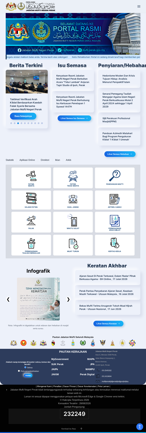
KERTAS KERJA (114, 251)
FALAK (31, 228)
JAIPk (54, 369)
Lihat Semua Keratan (107, 323)
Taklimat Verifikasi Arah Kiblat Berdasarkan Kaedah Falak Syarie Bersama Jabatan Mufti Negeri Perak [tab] (18, 123)
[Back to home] (31, 6)
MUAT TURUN (73, 251)
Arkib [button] (68, 160)
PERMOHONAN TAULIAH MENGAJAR (31, 252)
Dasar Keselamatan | (87, 386)
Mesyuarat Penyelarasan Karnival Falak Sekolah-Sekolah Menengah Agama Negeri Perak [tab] (42, 123)
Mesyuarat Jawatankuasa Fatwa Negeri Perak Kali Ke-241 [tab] (28, 123)
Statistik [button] (10, 160)
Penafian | (58, 386)
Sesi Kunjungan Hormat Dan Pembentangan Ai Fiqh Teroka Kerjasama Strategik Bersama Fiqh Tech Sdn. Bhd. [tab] (21, 123)
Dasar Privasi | (70, 386)
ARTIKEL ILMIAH (114, 207)
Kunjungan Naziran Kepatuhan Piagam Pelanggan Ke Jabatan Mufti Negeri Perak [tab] (38, 123)
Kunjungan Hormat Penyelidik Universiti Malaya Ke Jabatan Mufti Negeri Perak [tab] (25, 123)
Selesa (30, 368)
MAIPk (91, 359)
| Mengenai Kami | (44, 386)
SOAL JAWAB (73, 207)
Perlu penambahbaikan (29, 371)
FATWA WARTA (31, 185)
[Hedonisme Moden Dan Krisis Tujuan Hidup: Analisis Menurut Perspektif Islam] (119, 79)
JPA (92, 364)
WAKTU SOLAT (73, 228)
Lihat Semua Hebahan (118, 154)
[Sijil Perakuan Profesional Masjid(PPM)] (119, 119)
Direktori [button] (45, 160)
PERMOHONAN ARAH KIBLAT (115, 229)
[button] (138, 6)
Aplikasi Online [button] (27, 160)
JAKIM (55, 374)
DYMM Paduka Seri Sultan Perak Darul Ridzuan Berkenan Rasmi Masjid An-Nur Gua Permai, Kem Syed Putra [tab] (35, 123)
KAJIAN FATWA (31, 207)
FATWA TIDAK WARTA (73, 185)
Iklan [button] (57, 160)
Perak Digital (87, 374)
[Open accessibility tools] (139, 426)
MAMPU (90, 369)
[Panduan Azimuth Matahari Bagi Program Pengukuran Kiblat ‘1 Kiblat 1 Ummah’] (119, 136)
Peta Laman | (104, 386)
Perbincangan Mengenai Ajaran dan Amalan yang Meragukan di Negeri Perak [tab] (32, 123)
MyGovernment (60, 359)
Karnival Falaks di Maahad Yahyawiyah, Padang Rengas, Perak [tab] (15, 123)
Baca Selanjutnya (23, 116)
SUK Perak (57, 364)
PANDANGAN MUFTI (114, 184)
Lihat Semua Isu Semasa (73, 118)
